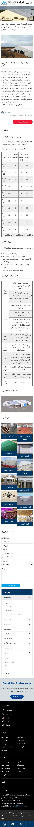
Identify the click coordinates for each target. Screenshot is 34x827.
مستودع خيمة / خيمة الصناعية (20, 27)
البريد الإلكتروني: (7, 553)
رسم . (7, 721)
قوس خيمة (7, 629)
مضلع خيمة (7, 634)
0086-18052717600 (4, 824)
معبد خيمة (7, 624)
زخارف (7, 669)
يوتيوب (8, 717)
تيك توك (8, 725)
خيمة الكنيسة (5, 762)
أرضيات (7, 658)
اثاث (6, 665)
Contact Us (17, 696)
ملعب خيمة (8, 606)
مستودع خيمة (5, 768)
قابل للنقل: (4, 546)
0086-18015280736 (21, 824)
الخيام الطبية (21, 762)
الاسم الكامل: (5, 538)
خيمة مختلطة (8, 638)
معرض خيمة (5, 765)
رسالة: (4, 568)
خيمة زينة (7, 652)
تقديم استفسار (23, 122)
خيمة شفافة (20, 765)
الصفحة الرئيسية (22, 24)
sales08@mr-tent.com (19, 806)
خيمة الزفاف (8, 610)
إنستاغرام (9, 714)
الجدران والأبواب (10, 662)
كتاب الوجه (9, 710)
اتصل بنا (7, 112)
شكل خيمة (4, 24)
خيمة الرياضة (5, 774)
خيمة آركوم (7, 619)
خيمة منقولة (8, 603)
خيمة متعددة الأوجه (10, 643)
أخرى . (7, 673)
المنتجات (12, 24)
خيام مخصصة (8, 648)
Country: (4, 561)
